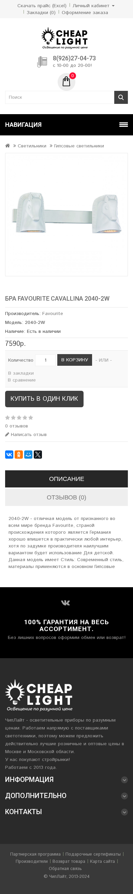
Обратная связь (65, 869)
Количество (20, 360)
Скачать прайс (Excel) (41, 5)
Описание (66, 478)
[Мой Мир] (28, 454)
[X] (38, 454)
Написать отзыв (28, 434)
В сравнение (22, 380)
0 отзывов (16, 426)
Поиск (121, 97)
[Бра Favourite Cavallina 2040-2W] (66, 214)
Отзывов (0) (66, 497)
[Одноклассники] (19, 454)
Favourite (52, 313)
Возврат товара (69, 861)
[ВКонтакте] (9, 454)
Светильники (32, 146)
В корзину (74, 360)
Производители (32, 861)
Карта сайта (102, 861)
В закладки (21, 373)
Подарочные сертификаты (93, 854)
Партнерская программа (35, 854)
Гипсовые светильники (79, 146)
